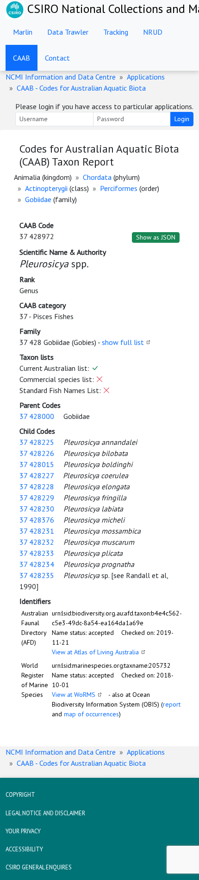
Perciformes (118, 188)
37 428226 (36, 453)
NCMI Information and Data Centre (61, 76)
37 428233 (36, 553)
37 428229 (36, 497)
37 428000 (36, 416)
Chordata (97, 177)
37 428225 (36, 442)
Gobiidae (38, 199)
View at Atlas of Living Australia (95, 652)
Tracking (115, 32)
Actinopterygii (46, 188)
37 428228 (36, 486)
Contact (57, 57)
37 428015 (36, 464)
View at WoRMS (73, 694)
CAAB (21, 57)
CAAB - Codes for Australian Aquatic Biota (81, 87)
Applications (146, 76)
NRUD (152, 32)
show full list (123, 342)
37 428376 (36, 519)
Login (181, 119)
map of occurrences (91, 714)
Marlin (22, 32)
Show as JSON (155, 237)
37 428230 (36, 508)
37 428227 (36, 475)
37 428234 (36, 564)
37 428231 (36, 530)
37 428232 (36, 542)
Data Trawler (67, 32)
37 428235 (36, 575)
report (171, 704)
